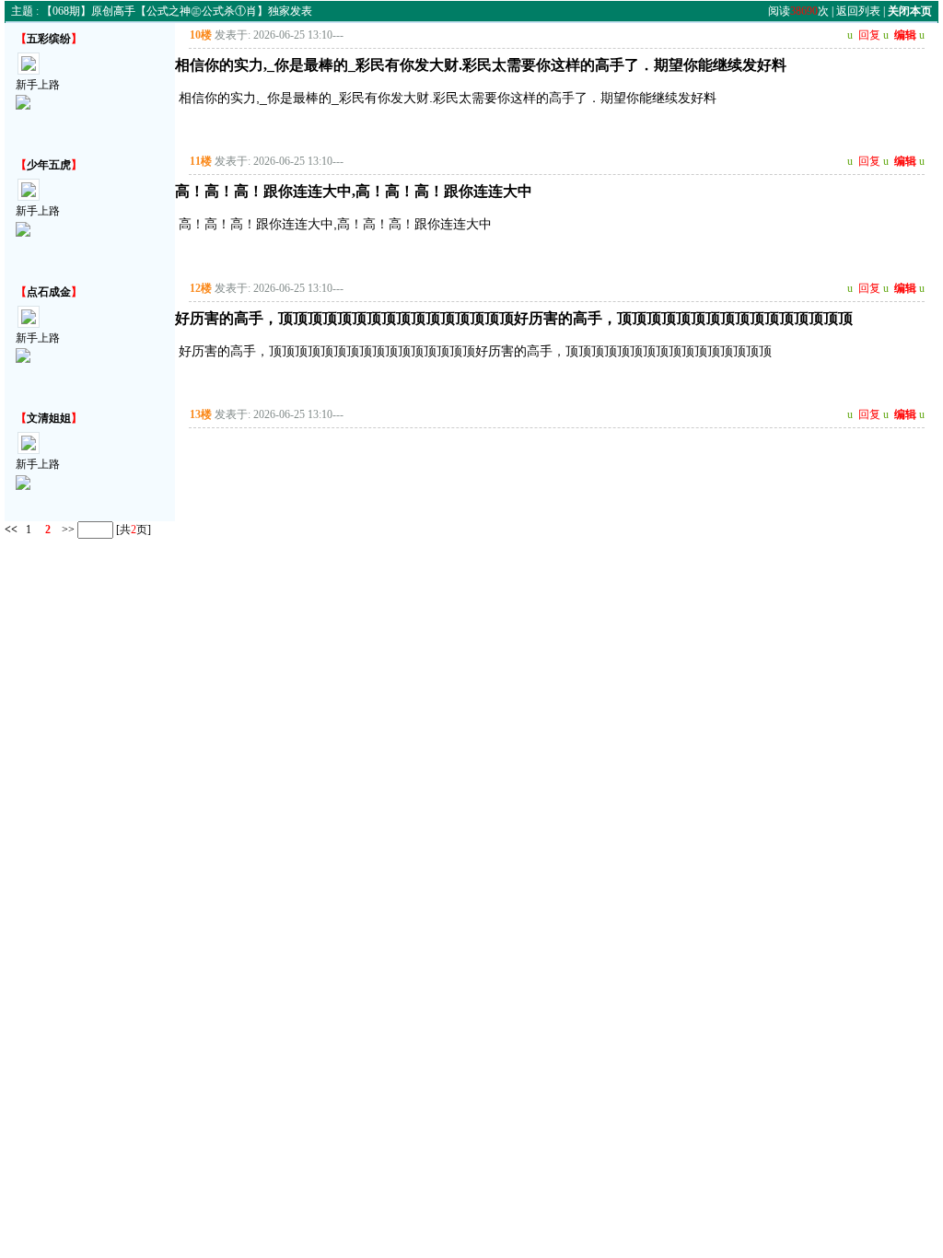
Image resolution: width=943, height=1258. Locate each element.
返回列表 (858, 11)
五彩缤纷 (49, 38)
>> (67, 529)
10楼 (201, 35)
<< (11, 529)
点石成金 (49, 291)
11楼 (201, 161)
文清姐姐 (49, 418)
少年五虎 (49, 164)
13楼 (201, 414)
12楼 (201, 288)
